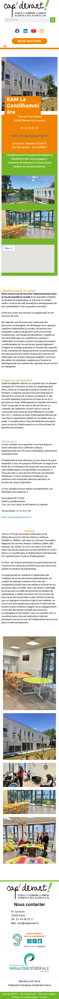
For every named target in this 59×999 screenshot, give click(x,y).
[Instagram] (42, 31)
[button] (4, 46)
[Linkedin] (25, 31)
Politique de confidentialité (24, 997)
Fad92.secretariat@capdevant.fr (16, 517)
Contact (43, 997)
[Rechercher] (52, 19)
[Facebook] (17, 31)
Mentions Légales (47, 994)
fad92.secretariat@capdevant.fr (29, 135)
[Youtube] (33, 31)
